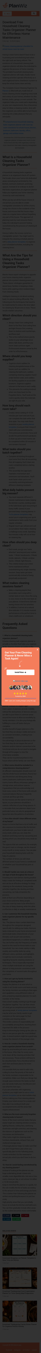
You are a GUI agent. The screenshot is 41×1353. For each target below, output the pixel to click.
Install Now (19, 672)
